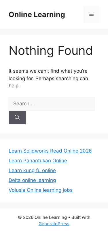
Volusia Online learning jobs (41, 190)
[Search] (17, 118)
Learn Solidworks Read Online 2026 (50, 151)
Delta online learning (32, 180)
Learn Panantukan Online (38, 161)
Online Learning (37, 14)
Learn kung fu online (32, 170)
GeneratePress (54, 223)
